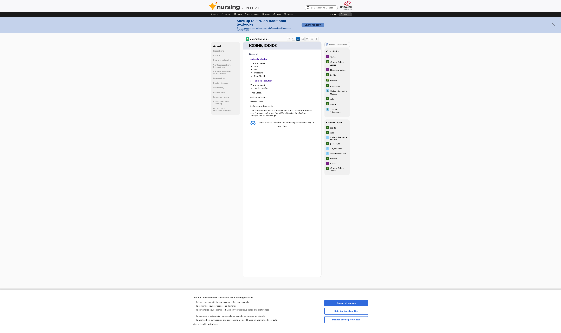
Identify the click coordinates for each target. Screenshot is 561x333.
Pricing (333, 14)
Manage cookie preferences (346, 319)
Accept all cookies (346, 303)
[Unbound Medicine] (346, 5)
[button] (289, 14)
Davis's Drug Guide (259, 39)
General (217, 46)
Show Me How (312, 25)
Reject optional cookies (346, 311)
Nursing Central (245, 5)
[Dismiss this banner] (553, 24)
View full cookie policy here (205, 324)
